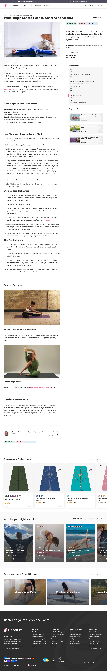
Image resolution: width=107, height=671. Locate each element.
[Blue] (42, 496)
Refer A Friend (55, 639)
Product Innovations (38, 634)
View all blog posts (77, 518)
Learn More (67, 592)
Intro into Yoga (71, 23)
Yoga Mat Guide (93, 643)
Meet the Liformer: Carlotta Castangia (78, 551)
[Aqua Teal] (68, 496)
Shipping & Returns (94, 632)
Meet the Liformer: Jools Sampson (15, 551)
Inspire (8, 526)
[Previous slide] (97, 459)
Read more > (84, 120)
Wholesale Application (95, 648)
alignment (7, 89)
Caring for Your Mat (94, 641)
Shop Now (24, 592)
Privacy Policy (87, 663)
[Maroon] (17, 496)
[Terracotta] (15, 496)
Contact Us (92, 646)
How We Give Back (37, 636)
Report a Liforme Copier (39, 641)
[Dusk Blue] (13, 496)
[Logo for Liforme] (11, 5)
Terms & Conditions (98, 663)
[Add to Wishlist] (31, 466)
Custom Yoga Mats (75, 634)
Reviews (53, 646)
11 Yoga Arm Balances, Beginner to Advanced (50, 551)
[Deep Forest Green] (6, 496)
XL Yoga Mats (74, 639)
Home (5, 15)
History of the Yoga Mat (39, 639)
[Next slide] (101, 459)
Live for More (10, 15)
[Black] (8, 496)
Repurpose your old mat (39, 643)
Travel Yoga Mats (75, 636)
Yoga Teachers (77, 526)
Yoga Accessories (75, 643)
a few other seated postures (40, 387)
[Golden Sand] (104, 496)
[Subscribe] (20, 649)
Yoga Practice (92, 23)
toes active (48, 220)
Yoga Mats (73, 632)
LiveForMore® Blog (56, 632)
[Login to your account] (98, 5)
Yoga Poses (82, 23)
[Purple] (11, 496)
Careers (34, 646)
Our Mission (35, 632)
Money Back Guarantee (95, 634)
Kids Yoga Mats (74, 641)
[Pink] (99, 496)
